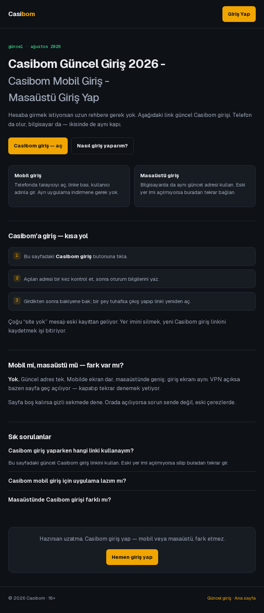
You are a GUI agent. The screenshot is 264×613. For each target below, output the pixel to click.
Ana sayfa (245, 598)
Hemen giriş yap (132, 557)
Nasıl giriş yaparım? (102, 145)
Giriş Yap (239, 14)
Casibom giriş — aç (38, 145)
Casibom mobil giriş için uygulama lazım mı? (67, 480)
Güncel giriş (219, 598)
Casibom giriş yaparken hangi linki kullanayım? (71, 450)
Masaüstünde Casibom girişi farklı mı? (59, 499)
